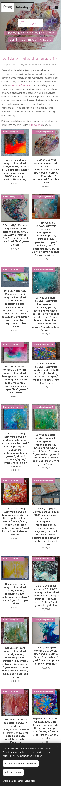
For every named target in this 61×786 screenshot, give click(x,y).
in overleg (36, 125)
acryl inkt (28, 85)
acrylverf (17, 85)
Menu (57, 7)
